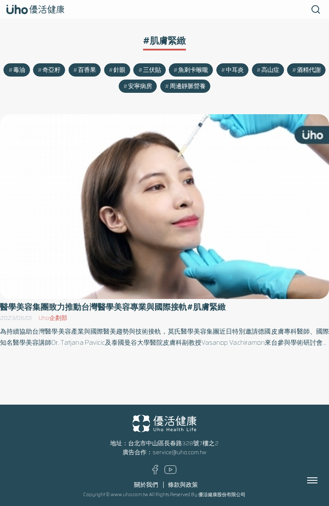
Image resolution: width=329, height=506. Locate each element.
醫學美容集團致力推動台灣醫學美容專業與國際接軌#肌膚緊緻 (113, 307)
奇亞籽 (51, 69)
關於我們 (146, 484)
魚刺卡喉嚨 (193, 69)
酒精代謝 (309, 69)
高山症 (270, 69)
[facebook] (155, 472)
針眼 (120, 69)
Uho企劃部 (53, 318)
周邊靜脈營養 (188, 86)
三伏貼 (152, 69)
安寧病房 (140, 86)
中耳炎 (235, 69)
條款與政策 (183, 484)
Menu (322, 480)
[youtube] (170, 472)
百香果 (87, 69)
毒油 (19, 69)
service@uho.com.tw (179, 452)
